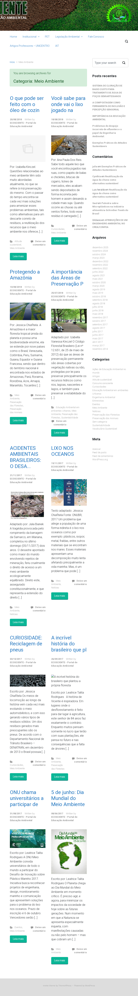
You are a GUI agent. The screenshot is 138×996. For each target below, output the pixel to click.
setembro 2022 (99, 268)
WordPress (90, 985)
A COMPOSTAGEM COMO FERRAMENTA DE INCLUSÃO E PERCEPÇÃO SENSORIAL (108, 106)
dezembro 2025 (100, 247)
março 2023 (98, 257)
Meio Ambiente (17, 248)
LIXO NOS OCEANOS (62, 451)
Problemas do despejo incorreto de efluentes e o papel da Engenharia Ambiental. (107, 131)
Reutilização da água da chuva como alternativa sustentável (107, 180)
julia (94, 166)
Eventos (18, 927)
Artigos (96, 376)
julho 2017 (97, 331)
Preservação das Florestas (106, 414)
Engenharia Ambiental (103, 397)
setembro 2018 (99, 300)
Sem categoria (99, 421)
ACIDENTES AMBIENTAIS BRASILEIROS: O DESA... (25, 457)
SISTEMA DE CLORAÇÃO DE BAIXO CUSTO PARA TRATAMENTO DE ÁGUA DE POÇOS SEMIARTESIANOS (107, 91)
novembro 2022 (100, 264)
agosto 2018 (98, 303)
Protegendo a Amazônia (25, 275)
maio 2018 (97, 314)
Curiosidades (58, 229)
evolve (46, 985)
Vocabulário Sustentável (104, 428)
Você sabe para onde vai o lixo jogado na (68, 104)
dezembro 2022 (100, 261)
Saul (94, 203)
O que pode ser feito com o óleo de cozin (27, 104)
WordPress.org (100, 459)
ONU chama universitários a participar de (27, 798)
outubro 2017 (99, 321)
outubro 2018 (99, 296)
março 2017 (98, 345)
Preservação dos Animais (105, 418)
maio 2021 (97, 278)
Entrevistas (98, 400)
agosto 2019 (98, 289)
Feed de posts (99, 452)
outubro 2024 (99, 254)
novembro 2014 (100, 349)
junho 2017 (97, 335)
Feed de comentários (102, 456)
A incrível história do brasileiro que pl (69, 644)
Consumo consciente (102, 383)
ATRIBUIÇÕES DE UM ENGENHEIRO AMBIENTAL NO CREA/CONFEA (110, 223)
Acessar (96, 449)
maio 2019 (97, 293)
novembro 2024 (100, 250)
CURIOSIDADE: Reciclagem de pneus (26, 644)
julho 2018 (97, 307)
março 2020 (98, 285)
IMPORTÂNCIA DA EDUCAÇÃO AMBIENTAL (108, 118)
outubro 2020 (99, 282)
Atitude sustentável (102, 379)
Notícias (14, 614)
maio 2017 (97, 338)
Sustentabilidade (69, 417)
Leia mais (18, 256)
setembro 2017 (99, 324)
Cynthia (96, 176)
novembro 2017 (100, 317)
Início (12, 62)
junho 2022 (97, 271)
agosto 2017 (98, 328)
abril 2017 (97, 342)
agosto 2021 (98, 275)
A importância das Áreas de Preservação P (67, 278)
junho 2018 (97, 310)
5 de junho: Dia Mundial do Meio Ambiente (68, 798)
